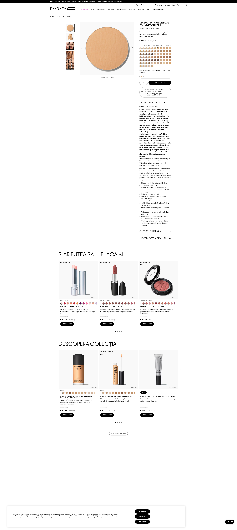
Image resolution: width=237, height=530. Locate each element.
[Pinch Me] (146, 303)
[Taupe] (110, 303)
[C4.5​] (164, 60)
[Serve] (74, 303)
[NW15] (73, 393)
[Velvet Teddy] (103, 303)
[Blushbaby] (149, 303)
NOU (92, 9)
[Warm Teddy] (113, 303)
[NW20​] (143, 66)
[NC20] (63, 393)
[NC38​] (143, 51)
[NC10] (88, 393)
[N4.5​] (149, 66)
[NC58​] (143, 54)
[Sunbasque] (153, 303)
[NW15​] (164, 54)
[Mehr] (128, 303)
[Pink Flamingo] (165, 303)
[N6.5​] (161, 63)
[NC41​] (170, 63)
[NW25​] (140, 57)
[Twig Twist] (122, 303)
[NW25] (119, 393)
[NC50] (70, 393)
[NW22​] (170, 54)
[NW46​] (164, 57)
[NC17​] (155, 48)
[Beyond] (83, 303)
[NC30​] (167, 48)
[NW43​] (155, 57)
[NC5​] (140, 48)
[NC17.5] (103, 393)
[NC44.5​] (155, 51)
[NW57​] (149, 60)
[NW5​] (155, 54)
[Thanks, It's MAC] (143, 303)
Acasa (52, 16)
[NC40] (76, 393)
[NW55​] (146, 60)
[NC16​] (152, 48)
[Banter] (65, 303)
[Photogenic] (87, 303)
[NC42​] (140, 66)
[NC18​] (167, 63)
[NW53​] (143, 60)
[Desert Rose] (172, 303)
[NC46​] (164, 51)
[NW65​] (158, 60)
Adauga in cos (160, 82)
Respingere (142, 516)
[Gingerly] (162, 303)
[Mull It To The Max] (106, 303)
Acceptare (142, 511)
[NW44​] (158, 57)
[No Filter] (159, 303)
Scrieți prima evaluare (118, 433)
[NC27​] (164, 48)
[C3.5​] (161, 60)
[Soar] (119, 303)
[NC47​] (167, 51)
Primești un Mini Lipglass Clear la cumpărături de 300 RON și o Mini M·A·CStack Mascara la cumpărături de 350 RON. (86, 1)
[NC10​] (143, 48)
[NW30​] (143, 57)
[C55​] (149, 63)
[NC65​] (152, 54)
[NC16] (79, 393)
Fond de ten (71, 16)
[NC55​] (140, 54)
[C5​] (167, 60)
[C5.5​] (170, 60)
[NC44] (106, 393)
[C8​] (140, 63)
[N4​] (152, 63)
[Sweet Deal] (125, 303)
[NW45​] (161, 57)
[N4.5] (92, 393)
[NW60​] (155, 60)
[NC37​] (140, 51)
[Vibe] (96, 303)
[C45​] (146, 63)
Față (63, 16)
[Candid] (71, 303)
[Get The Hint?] (132, 303)
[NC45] (125, 393)
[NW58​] (152, 60)
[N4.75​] (152, 66)
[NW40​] (152, 57)
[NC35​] (170, 48)
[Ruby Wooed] (156, 303)
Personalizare (142, 521)
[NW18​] (167, 54)
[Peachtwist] (168, 303)
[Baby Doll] (93, 303)
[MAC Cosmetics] (62, 8)
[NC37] (66, 393)
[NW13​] (161, 54)
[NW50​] (140, 60)
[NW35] (128, 393)
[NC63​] (149, 54)
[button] (229, 522)
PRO (148, 9)
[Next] (135, 303)
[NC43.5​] (149, 51)
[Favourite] (61, 303)
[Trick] (80, 303)
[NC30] (82, 393)
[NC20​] (158, 48)
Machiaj (58, 16)
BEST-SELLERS (101, 9)
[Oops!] (77, 303)
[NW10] (110, 393)
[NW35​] (149, 57)
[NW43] (122, 393)
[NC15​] (149, 48)
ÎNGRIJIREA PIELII (121, 9)
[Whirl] (116, 303)
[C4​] (146, 66)
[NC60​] (146, 54)
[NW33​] (146, 57)
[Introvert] (68, 303)
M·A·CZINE (141, 9)
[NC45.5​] (161, 51)
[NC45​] (158, 51)
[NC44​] (152, 51)
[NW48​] (170, 57)
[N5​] (155, 63)
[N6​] (158, 63)
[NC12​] (146, 48)
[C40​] (143, 63)
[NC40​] (146, 51)
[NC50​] (170, 51)
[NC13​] (164, 63)
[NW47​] (167, 57)
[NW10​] (158, 54)
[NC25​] (161, 48)
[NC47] (116, 393)
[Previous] (101, 303)
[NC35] (85, 393)
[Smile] (90, 303)
